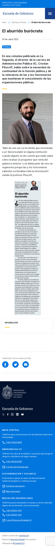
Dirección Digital (17, 539)
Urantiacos (23, 536)
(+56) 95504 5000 (14, 461)
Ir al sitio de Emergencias (17, 467)
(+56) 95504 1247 (14, 515)
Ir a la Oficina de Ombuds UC (19, 520)
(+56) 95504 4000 (14, 442)
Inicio (4, 22)
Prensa (6, 47)
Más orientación (13, 491)
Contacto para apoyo (15, 486)
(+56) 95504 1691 (14, 511)
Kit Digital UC (18, 543)
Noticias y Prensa (19, 22)
